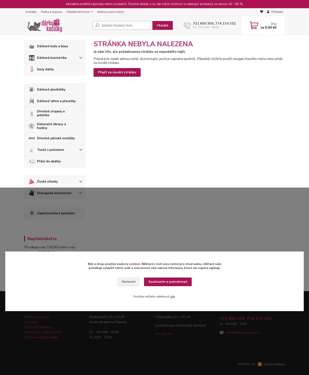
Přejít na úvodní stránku (117, 72)
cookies (134, 264)
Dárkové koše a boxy (52, 46)
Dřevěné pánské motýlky (56, 138)
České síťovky (47, 181)
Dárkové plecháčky (51, 89)
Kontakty (31, 12)
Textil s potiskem (50, 150)
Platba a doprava (51, 12)
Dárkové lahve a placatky (56, 101)
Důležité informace (78, 12)
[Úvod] (56, 25)
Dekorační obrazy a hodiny (51, 126)
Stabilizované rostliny (110, 12)
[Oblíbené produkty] (261, 12)
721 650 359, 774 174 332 (214, 23)
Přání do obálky (49, 161)
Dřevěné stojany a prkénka (51, 113)
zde (172, 297)
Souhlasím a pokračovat (167, 281)
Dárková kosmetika (52, 58)
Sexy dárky (45, 69)
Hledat (162, 25)
